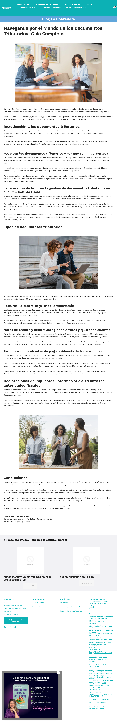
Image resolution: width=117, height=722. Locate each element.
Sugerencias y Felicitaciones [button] (71, 611)
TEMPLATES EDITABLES (71, 5)
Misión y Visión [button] (37, 607)
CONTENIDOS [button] (53, 11)
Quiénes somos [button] (38, 603)
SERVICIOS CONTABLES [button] (29, 8)
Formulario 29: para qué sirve (17, 521)
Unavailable (30, 586)
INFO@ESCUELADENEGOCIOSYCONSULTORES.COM (101, 695)
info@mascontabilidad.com (13, 605)
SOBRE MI (88, 5)
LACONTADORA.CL (97, 708)
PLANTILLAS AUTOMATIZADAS (47, 5)
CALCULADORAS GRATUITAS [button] (76, 8)
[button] (30, 560)
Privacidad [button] (64, 603)
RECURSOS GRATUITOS (52, 8)
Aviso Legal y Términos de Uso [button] (72, 607)
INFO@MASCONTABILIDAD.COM (100, 627)
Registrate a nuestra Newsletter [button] (16, 620)
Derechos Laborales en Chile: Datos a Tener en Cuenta (28, 519)
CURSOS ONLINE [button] (23, 5)
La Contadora (12, 498)
